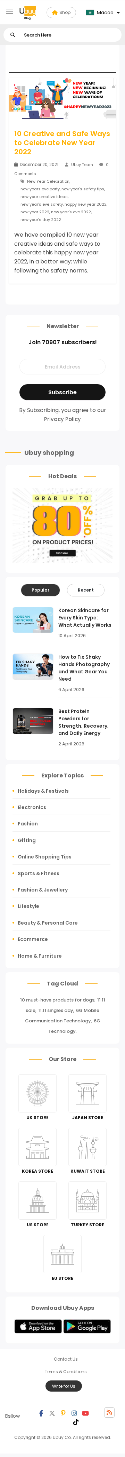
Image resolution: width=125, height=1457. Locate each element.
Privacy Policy (62, 419)
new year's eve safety (41, 204)
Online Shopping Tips (45, 856)
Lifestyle (28, 906)
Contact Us (66, 1359)
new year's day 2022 (40, 219)
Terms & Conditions (66, 1372)
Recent (86, 590)
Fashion (28, 823)
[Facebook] (41, 1412)
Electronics (32, 807)
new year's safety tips (82, 189)
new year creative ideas (44, 196)
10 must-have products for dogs (57, 1000)
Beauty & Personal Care (48, 922)
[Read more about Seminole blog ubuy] (27, 12)
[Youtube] (85, 1412)
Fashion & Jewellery (43, 889)
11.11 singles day (55, 1010)
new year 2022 (34, 212)
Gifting (27, 840)
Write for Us (63, 1386)
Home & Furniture (40, 955)
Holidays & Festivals (43, 790)
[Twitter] (52, 1412)
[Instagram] (74, 1412)
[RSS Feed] (109, 1412)
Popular (40, 590)
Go (12, 35)
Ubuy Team (82, 164)
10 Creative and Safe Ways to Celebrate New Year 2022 (62, 142)
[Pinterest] (63, 1412)
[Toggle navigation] (9, 11)
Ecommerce (33, 939)
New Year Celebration (48, 181)
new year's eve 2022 (71, 212)
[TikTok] (76, 1421)
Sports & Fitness (38, 873)
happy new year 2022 (86, 204)
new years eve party (40, 189)
